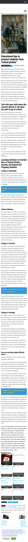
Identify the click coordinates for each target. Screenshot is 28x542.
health (23, 506)
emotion (19, 505)
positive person (9, 510)
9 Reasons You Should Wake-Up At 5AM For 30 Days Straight (23, 523)
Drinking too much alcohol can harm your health (4, 523)
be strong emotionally (11, 506)
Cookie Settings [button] (6, 538)
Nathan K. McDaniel (19, 65)
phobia (2, 510)
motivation (14, 507)
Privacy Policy (19, 534)
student (15, 510)
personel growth (21, 508)
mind (9, 508)
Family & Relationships (13, 502)
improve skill (4, 507)
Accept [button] (13, 538)
